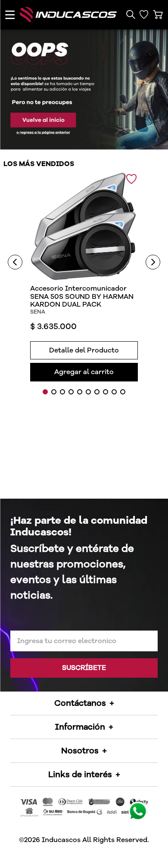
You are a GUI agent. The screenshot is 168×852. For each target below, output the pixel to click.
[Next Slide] (153, 262)
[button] (130, 14)
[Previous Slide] (15, 262)
